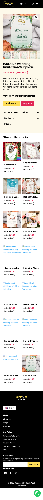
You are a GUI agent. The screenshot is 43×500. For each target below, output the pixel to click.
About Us (7, 419)
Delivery (9, 118)
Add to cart (12, 103)
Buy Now (27, 103)
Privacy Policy (8, 443)
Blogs (5, 422)
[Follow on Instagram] (5, 473)
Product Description (16, 112)
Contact (7, 426)
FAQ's (7, 124)
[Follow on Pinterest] (16, 473)
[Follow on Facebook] (10, 473)
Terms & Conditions (11, 446)
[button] (36, 17)
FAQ (5, 450)
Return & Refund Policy (12, 436)
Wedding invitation (25, 95)
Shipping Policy (9, 439)
